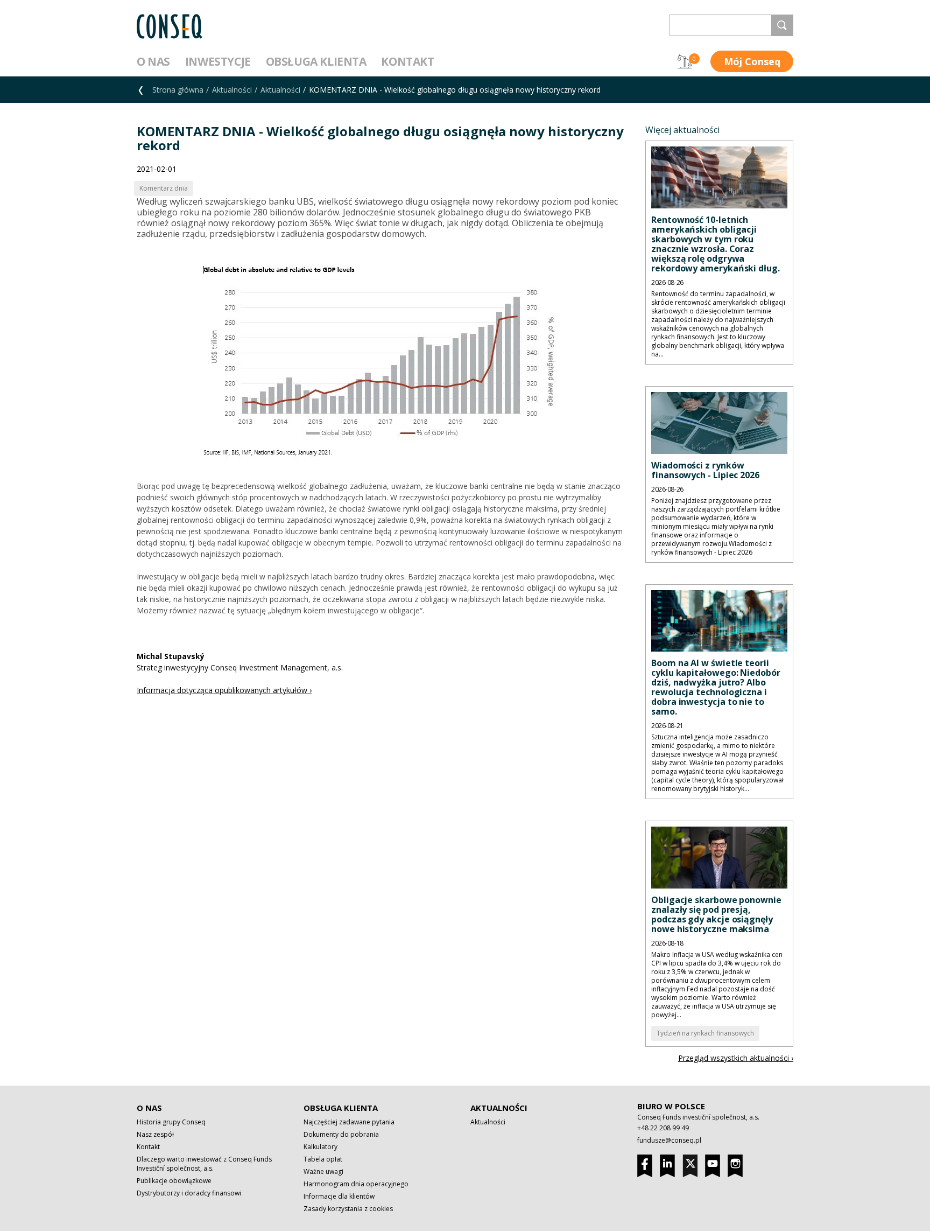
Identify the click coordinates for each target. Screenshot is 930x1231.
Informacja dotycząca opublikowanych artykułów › (224, 690)
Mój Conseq (752, 61)
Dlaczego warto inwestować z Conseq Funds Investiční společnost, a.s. (204, 1164)
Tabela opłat (323, 1159)
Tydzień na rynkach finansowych (705, 1033)
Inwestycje (218, 61)
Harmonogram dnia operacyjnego (356, 1183)
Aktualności (232, 90)
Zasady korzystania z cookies (348, 1208)
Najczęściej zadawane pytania (349, 1122)
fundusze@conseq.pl (669, 1140)
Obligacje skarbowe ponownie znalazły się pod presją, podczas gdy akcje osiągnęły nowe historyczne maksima (716, 914)
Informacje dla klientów (339, 1196)
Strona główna (177, 90)
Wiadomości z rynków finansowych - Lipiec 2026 (705, 470)
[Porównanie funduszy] (685, 61)
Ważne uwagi (323, 1171)
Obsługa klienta (316, 61)
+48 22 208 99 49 (663, 1127)
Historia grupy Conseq (171, 1122)
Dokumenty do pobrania (341, 1134)
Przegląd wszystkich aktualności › (735, 1058)
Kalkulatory (320, 1146)
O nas (153, 61)
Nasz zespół (155, 1134)
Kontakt (407, 61)
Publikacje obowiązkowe (174, 1180)
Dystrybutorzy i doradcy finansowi (189, 1193)
